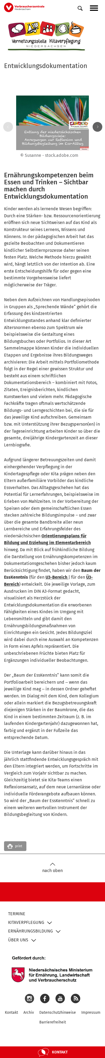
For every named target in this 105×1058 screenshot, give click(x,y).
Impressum (90, 1012)
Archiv (28, 1012)
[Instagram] (29, 998)
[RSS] (75, 998)
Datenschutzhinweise (57, 1012)
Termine (16, 913)
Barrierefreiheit (52, 1022)
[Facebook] (45, 998)
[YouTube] (60, 998)
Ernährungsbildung (30, 931)
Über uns (18, 939)
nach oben (52, 870)
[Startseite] (47, 35)
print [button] (18, 846)
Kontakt (11, 1012)
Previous (7, 127)
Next (96, 127)
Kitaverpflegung (26, 922)
